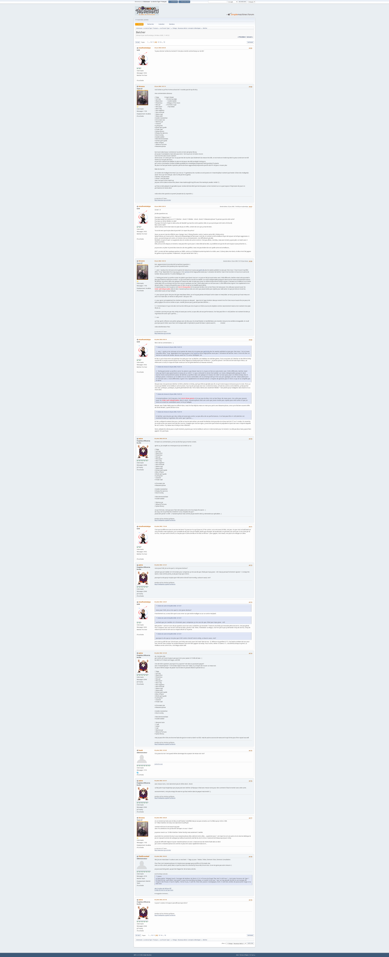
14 (160, 42)
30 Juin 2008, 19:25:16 (160, 261)
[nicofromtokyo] (137, 78)
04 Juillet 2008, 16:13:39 (160, 653)
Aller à (223, 943)
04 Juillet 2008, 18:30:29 (160, 817)
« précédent (242, 37)
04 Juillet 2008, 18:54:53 (160, 856)
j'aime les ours (158, 764)
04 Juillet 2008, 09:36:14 (160, 339)
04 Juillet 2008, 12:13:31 (160, 565)
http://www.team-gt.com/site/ (162, 200)
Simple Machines (147, 955)
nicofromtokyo (145, 48)
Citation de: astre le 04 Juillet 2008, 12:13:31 (169, 606)
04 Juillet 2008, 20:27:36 (160, 899)
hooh (141, 750)
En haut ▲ (252, 955)
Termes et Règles (244, 955)
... (149, 42)
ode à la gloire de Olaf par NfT (162, 888)
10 (151, 42)
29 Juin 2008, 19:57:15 (160, 86)
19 (164, 42)
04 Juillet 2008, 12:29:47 (160, 602)
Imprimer (250, 42)
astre (141, 438)
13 (158, 42)
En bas (137, 42)
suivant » (250, 37)
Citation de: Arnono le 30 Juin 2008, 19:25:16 (169, 347)
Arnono (142, 86)
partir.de (201, 270)
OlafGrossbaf (144, 856)
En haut (138, 935)
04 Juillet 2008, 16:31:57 (160, 780)
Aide (237, 955)
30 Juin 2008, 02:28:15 (160, 206)
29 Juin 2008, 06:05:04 (160, 48)
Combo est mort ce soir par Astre (163, 890)
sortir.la (187, 272)
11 (153, 42)
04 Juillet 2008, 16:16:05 (160, 750)
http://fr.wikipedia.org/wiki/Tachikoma (164, 520)
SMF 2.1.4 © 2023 (138, 955)
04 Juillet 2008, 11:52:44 (160, 526)
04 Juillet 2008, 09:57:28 (160, 438)
